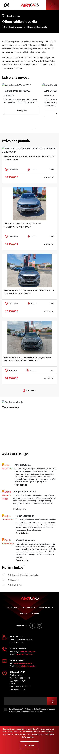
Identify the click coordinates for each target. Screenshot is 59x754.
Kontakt (35, 613)
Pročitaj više (21, 110)
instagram (39, 626)
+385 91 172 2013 (25, 654)
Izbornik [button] (52, 5)
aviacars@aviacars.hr (23, 663)
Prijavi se (52, 701)
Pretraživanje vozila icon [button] (7, 5)
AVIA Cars (29, 5)
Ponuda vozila (12, 607)
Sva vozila (30, 390)
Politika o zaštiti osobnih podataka (23, 575)
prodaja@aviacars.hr (26, 666)
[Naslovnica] (3, 26)
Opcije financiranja (10, 407)
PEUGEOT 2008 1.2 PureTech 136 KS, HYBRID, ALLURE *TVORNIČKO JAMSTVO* (27, 359)
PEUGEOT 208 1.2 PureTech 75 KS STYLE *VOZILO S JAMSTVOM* (29, 158)
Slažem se (29, 745)
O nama (23, 613)
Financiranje (29, 607)
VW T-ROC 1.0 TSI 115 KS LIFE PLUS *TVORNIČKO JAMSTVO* (22, 225)
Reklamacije (13, 580)
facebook (32, 626)
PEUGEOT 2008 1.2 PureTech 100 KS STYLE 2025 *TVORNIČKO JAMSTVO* (29, 292)
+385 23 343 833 (27, 651)
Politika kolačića (15, 585)
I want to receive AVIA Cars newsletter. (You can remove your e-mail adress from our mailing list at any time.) (32, 710)
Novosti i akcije (46, 607)
